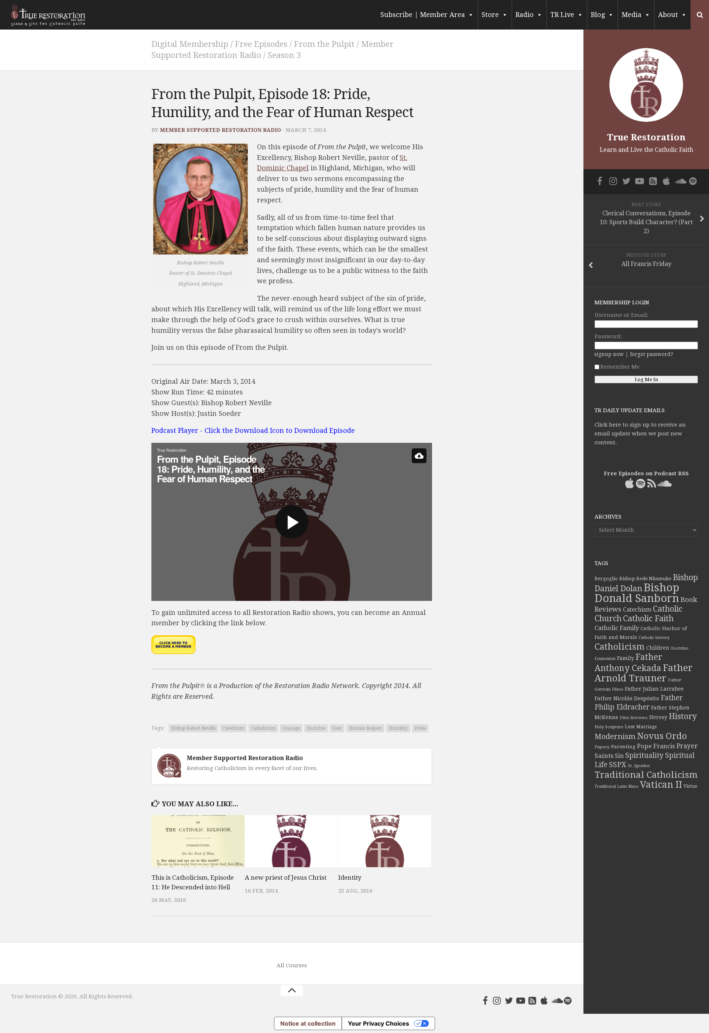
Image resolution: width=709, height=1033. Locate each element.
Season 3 (284, 55)
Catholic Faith (648, 618)
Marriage (646, 726)
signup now (609, 354)
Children (657, 648)
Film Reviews (634, 717)
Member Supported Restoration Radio (220, 130)
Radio (525, 14)
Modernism (615, 736)
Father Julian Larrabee (654, 689)
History (683, 716)
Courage (291, 728)
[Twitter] (508, 1000)
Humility (398, 728)
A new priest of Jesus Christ (285, 877)
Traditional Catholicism (646, 775)
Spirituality (644, 755)
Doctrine (316, 728)
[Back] (419, 455)
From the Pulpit (324, 44)
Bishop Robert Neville (193, 728)
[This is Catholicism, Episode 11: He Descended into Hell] (197, 841)
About (668, 14)
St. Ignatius (639, 765)
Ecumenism (605, 658)
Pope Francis (656, 746)
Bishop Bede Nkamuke (645, 578)
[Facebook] (485, 1000)
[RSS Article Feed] (532, 1000)
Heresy (658, 717)
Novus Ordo (662, 736)
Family (625, 658)
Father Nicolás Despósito (627, 698)
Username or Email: (621, 315)
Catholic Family (617, 628)
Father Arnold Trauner (644, 673)
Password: (608, 336)
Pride (420, 728)
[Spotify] (568, 1000)
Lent (630, 726)
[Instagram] (497, 1000)
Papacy (602, 746)
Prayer (687, 746)
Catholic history (653, 637)
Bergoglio (606, 578)
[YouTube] (520, 1000)
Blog (598, 14)
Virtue (690, 786)
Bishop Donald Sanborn (637, 593)
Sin (619, 755)
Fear (337, 728)
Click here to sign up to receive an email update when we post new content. (640, 433)
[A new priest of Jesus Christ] (291, 841)
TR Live (562, 14)
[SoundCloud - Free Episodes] (556, 1000)
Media (631, 14)
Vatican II (661, 784)
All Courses (292, 965)
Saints (604, 755)
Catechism (233, 728)
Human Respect (365, 728)
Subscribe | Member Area (422, 14)
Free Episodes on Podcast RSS (646, 473)
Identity (350, 877)
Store (490, 14)
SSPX (617, 764)
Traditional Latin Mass (616, 786)
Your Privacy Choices (378, 1023)
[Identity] (384, 841)
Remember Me (620, 366)
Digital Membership (189, 44)
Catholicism (263, 728)
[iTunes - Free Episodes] (544, 1000)
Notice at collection (308, 1023)
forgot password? (651, 354)
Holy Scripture (609, 727)
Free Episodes (261, 44)
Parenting (623, 746)
